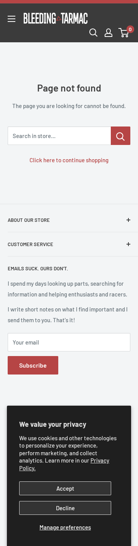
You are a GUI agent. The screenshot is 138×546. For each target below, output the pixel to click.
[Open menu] (11, 19)
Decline (65, 507)
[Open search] (93, 32)
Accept (65, 488)
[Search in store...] (120, 136)
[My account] (108, 32)
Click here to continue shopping (69, 159)
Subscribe (33, 365)
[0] (124, 32)
